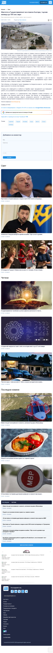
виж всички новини (26, 545)
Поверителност (7, 603)
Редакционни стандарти (9, 608)
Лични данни (6, 634)
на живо (43, 2)
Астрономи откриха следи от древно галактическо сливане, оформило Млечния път (29, 555)
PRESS (5, 614)
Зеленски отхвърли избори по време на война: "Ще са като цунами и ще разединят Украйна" (24, 531)
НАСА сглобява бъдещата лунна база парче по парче (22, 569)
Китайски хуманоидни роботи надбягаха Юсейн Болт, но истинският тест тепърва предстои (24, 538)
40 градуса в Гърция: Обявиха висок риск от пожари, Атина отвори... (22, 270)
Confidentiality (6, 637)
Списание (5, 623)
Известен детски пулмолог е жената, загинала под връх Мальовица (23, 506)
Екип (4, 612)
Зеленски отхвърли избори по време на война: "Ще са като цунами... (22, 234)
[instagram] (22, 591)
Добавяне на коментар (12, 135)
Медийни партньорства (9, 617)
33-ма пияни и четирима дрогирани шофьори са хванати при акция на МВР (24, 518)
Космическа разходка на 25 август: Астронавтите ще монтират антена (26, 576)
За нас (5, 601)
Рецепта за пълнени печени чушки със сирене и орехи (18, 512)
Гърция (18, 121)
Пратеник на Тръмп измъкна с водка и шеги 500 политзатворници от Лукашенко (26, 524)
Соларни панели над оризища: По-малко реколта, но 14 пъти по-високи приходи (28, 562)
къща (31, 121)
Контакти (5, 599)
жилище (11, 124)
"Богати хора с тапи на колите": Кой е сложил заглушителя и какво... (22, 382)
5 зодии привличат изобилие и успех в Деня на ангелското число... (21, 311)
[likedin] (15, 591)
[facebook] (12, 591)
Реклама (5, 619)
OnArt (5, 631)
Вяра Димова (22, 19)
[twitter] (19, 591)
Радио (5, 621)
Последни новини (34, 2)
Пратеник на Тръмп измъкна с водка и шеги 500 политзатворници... (22, 199)
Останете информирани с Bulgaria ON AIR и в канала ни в (26, 107)
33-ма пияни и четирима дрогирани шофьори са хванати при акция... (22, 494)
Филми (5, 626)
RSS (4, 628)
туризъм (11, 121)
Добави (9, 157)
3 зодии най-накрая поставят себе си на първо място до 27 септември (23, 346)
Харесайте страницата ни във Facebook (14, 116)
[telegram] (26, 591)
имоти (37, 121)
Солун (43, 121)
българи (25, 121)
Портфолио (6, 610)
